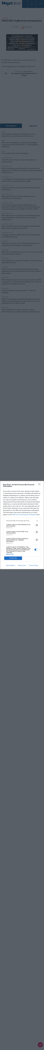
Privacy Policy (33, 565)
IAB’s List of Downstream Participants (24, 514)
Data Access (22, 565)
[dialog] (22, 525)
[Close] (40, 485)
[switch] (36, 525)
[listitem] (22, 521)
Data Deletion (10, 565)
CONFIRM (13, 558)
